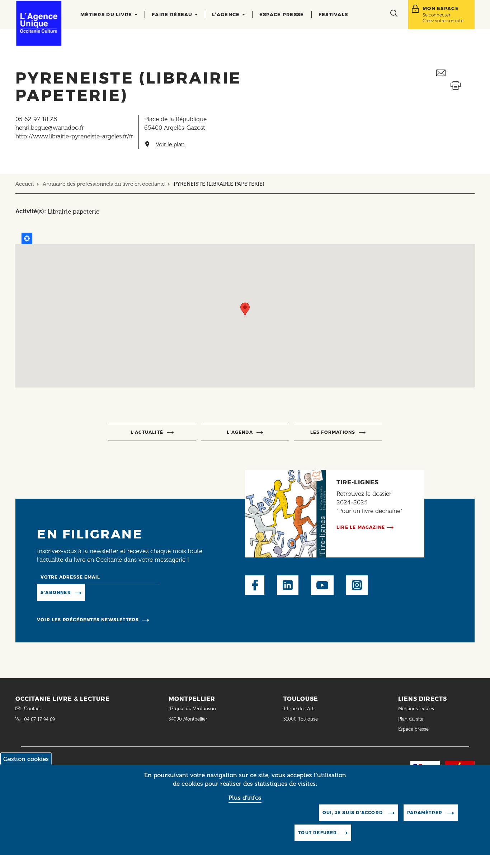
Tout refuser (317, 832)
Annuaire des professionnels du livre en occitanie (104, 184)
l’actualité (147, 432)
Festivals (333, 14)
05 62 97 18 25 (36, 119)
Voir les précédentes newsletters (88, 619)
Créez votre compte (443, 20)
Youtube (322, 585)
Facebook (254, 585)
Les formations (332, 432)
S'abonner (56, 592)
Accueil (24, 184)
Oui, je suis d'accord (353, 812)
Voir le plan (170, 144)
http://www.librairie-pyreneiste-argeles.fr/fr (74, 136)
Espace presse (281, 14)
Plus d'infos (245, 798)
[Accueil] (38, 23)
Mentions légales (416, 708)
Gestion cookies (26, 759)
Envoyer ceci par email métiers (455, 73)
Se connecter (436, 15)
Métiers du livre (107, 14)
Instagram (357, 585)
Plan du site (410, 719)
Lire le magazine (360, 527)
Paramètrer (425, 812)
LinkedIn (287, 585)
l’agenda (240, 432)
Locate (27, 238)
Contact (32, 708)
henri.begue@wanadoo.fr (49, 127)
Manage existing (114, 591)
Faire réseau (173, 14)
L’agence (226, 14)
